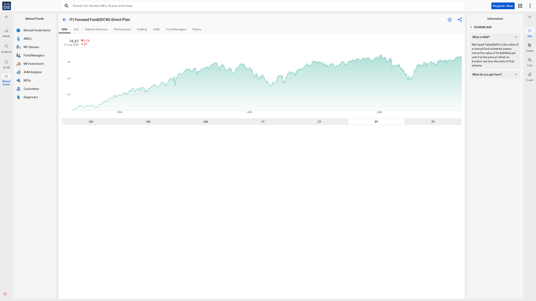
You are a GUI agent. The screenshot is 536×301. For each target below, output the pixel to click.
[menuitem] (529, 32)
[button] (6, 17)
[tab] (65, 29)
